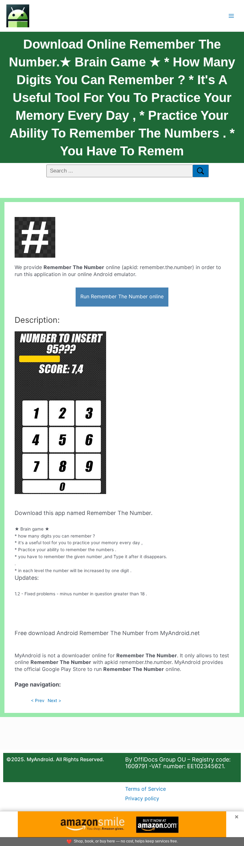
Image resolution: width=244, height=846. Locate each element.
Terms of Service (145, 789)
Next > (54, 700)
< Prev (37, 700)
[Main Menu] (231, 15)
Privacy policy (142, 798)
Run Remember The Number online (122, 296)
